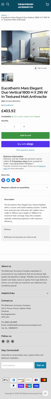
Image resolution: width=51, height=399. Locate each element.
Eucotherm (8, 105)
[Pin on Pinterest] (18, 180)
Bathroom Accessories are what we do (20, 237)
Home (4, 15)
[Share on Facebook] (3, 180)
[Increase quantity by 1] (24, 126)
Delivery (7, 229)
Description (9, 199)
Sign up (40, 365)
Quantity (4, 121)
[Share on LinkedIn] (13, 180)
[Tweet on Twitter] (8, 180)
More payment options (25, 150)
